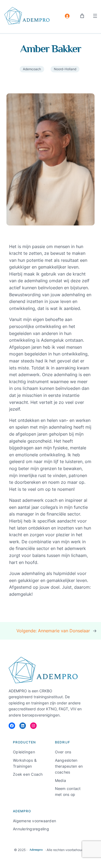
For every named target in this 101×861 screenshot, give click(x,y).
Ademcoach (32, 69)
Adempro (36, 850)
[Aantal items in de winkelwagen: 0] (82, 15)
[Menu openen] (95, 16)
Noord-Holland (65, 69)
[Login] (67, 15)
